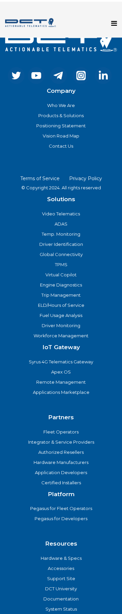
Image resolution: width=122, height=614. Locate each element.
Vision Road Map (61, 136)
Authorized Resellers (61, 452)
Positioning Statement (61, 125)
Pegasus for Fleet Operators (61, 508)
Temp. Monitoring (61, 234)
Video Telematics (61, 213)
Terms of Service (40, 178)
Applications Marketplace (61, 392)
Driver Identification (61, 244)
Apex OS (61, 372)
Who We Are (61, 105)
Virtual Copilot (61, 274)
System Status (61, 609)
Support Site (61, 578)
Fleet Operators (61, 432)
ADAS (61, 224)
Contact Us (61, 146)
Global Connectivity (61, 254)
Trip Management (61, 295)
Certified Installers (61, 482)
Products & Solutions (61, 115)
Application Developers (61, 472)
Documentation (61, 598)
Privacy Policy (85, 178)
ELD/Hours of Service (61, 305)
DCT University (61, 588)
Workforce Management (61, 335)
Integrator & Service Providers (61, 442)
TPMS (61, 264)
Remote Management (61, 382)
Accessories (61, 568)
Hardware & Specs (61, 558)
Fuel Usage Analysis (61, 315)
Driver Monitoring (61, 325)
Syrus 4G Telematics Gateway (61, 361)
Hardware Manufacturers (61, 462)
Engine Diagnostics (61, 285)
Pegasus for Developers (61, 518)
